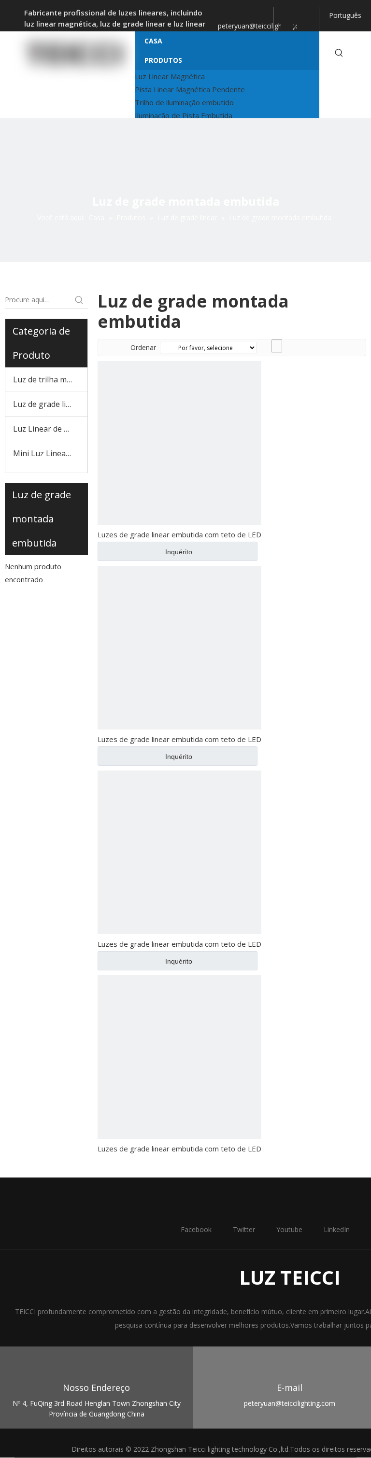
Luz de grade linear (48, 404)
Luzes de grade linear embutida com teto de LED (179, 534)
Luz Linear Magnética (170, 76)
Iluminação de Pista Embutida (183, 115)
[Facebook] (282, 13)
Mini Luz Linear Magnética (50, 453)
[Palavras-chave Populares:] (339, 53)
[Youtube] (304, 14)
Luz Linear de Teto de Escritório (50, 428)
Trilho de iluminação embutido (184, 102)
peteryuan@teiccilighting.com (263, 25)
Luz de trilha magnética (50, 379)
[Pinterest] (303, 28)
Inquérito (178, 552)
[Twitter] (291, 13)
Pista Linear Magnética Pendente (190, 89)
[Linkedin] (287, 28)
